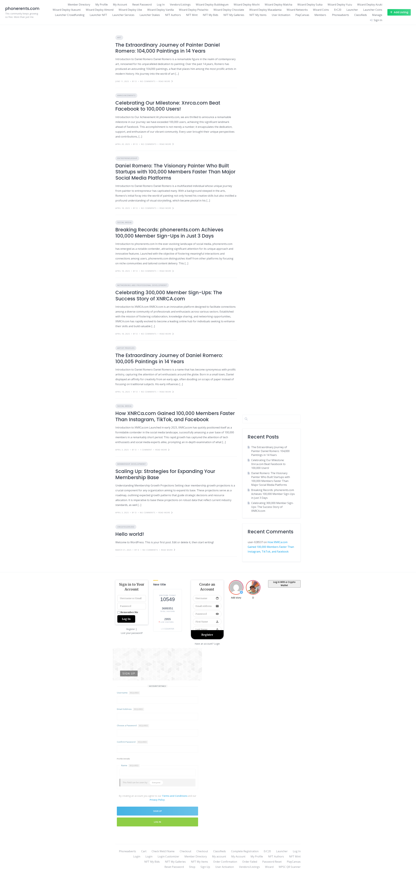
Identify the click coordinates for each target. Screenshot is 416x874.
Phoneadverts (340, 15)
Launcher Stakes (150, 15)
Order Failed (249, 861)
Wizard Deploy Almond (99, 10)
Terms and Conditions (174, 795)
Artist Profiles (125, 348)
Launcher (352, 10)
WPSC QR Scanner (290, 867)
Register (130, 629)
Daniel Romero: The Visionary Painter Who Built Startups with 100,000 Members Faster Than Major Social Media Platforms (175, 171)
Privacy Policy (157, 799)
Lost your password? (132, 633)
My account (219, 856)
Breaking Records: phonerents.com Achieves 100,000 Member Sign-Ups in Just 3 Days (169, 232)
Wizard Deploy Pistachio (193, 10)
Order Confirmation (225, 861)
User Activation (281, 15)
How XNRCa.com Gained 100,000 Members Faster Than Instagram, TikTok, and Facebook (175, 416)
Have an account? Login (207, 643)
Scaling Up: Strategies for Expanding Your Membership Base (165, 474)
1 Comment (146, 449)
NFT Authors (173, 15)
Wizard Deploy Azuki (369, 4)
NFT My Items (257, 15)
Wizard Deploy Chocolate (229, 10)
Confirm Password (132, 741)
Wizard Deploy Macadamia (265, 10)
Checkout (185, 851)
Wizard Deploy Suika (309, 4)
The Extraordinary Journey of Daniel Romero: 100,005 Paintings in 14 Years (169, 358)
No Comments (147, 81)
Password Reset (272, 861)
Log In (161, 4)
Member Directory (79, 4)
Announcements (126, 95)
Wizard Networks (297, 10)
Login (136, 856)
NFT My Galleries (233, 15)
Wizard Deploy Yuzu (340, 4)
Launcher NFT (98, 15)
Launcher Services (123, 15)
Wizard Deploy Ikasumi (67, 10)
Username (128, 692)
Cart (143, 851)
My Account (120, 4)
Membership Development (131, 464)
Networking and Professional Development (142, 285)
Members (320, 15)
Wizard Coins (321, 10)
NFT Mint (192, 15)
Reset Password (142, 4)
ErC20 (337, 10)
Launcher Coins (372, 10)
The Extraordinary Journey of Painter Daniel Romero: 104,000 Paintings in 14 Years (167, 48)
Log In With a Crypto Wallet (284, 584)
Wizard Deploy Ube (130, 10)
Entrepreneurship (127, 158)
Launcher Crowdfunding (69, 15)
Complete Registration (245, 851)
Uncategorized (125, 527)
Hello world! (129, 534)
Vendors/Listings (180, 4)
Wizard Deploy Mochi (247, 4)
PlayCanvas (302, 15)
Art (119, 37)
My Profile (101, 4)
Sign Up (205, 867)
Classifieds (360, 15)
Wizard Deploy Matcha (278, 4)
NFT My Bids (210, 15)
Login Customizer (168, 856)
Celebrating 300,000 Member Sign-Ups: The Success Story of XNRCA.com (168, 295)
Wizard (269, 867)
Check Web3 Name (163, 851)
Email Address (130, 709)
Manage (377, 15)
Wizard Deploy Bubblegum (212, 4)
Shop (192, 867)
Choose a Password (132, 725)
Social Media (124, 222)
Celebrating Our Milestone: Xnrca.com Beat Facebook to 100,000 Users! (167, 106)
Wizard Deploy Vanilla (160, 10)
